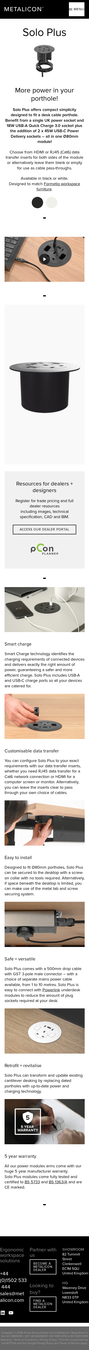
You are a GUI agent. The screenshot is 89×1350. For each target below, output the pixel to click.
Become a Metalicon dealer (42, 1266)
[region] (44, 259)
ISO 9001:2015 (58, 1336)
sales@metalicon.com (12, 1297)
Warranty (6, 1340)
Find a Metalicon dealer (42, 1304)
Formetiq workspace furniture (58, 186)
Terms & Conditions (26, 1340)
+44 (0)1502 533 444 (13, 1280)
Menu (79, 9)
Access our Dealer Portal (44, 529)
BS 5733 (32, 1182)
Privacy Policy (48, 1340)
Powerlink (51, 990)
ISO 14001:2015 (79, 1336)
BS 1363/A (58, 1182)
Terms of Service (70, 1343)
